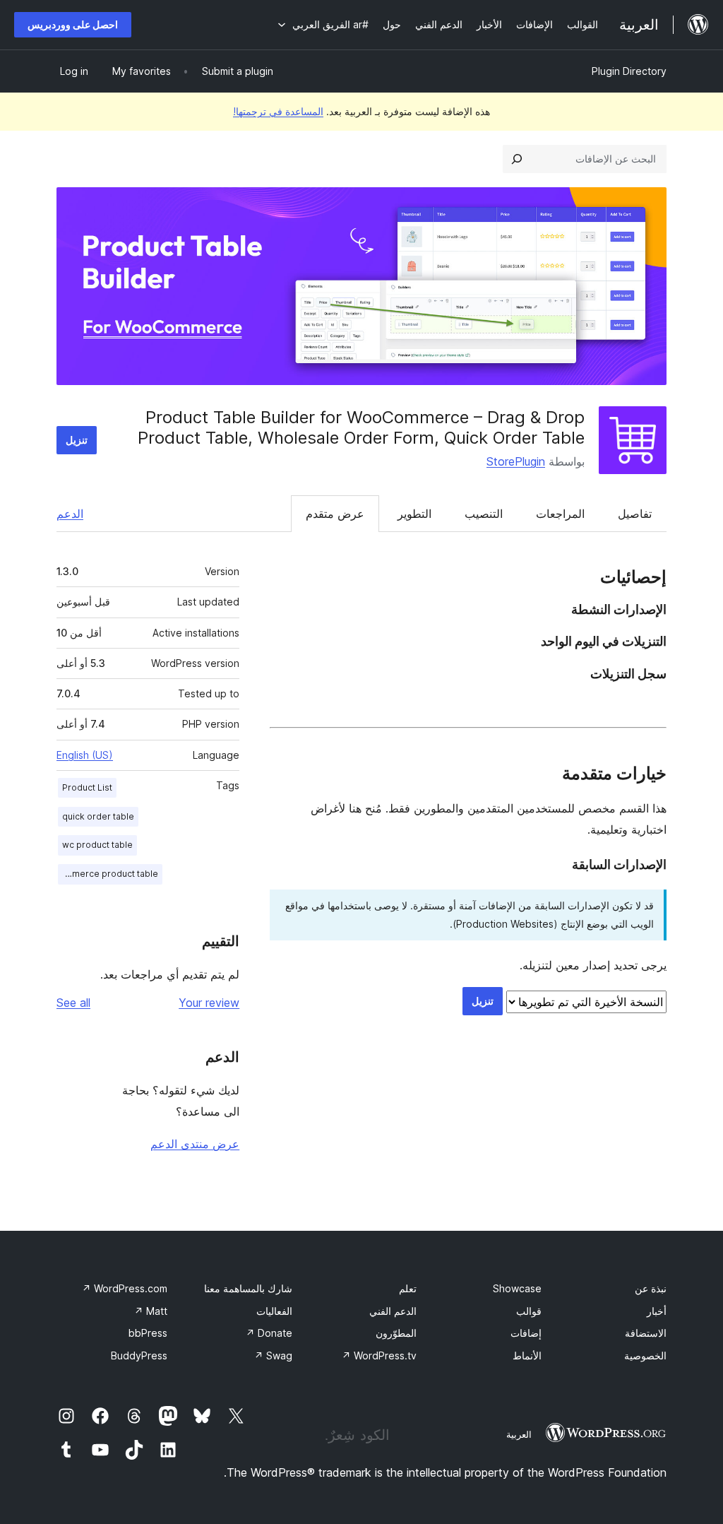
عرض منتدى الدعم (194, 1144)
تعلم (408, 1288)
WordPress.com (124, 1288)
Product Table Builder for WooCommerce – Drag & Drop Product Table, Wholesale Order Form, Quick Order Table (361, 427)
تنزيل (77, 440)
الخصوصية (645, 1355)
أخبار (657, 1311)
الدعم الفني (393, 1311)
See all (73, 1003)
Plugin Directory (629, 71)
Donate (269, 1333)
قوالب (529, 1311)
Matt (150, 1311)
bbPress (148, 1333)
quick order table (98, 816)
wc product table (97, 844)
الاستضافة (646, 1333)
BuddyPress (139, 1355)
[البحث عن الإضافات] (517, 159)
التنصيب (484, 514)
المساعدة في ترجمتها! (278, 111)
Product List (87, 787)
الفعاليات (274, 1311)
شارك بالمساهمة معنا (248, 1288)
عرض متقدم (335, 514)
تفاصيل (635, 514)
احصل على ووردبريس (73, 24)
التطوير (414, 514)
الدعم (69, 514)
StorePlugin (515, 461)
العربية (519, 1434)
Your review (209, 1003)
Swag (273, 1355)
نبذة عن (651, 1288)
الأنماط (527, 1355)
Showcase (517, 1288)
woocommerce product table (108, 873)
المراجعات (560, 514)
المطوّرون (396, 1333)
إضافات (526, 1333)
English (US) (84, 755)
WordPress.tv (379, 1355)
